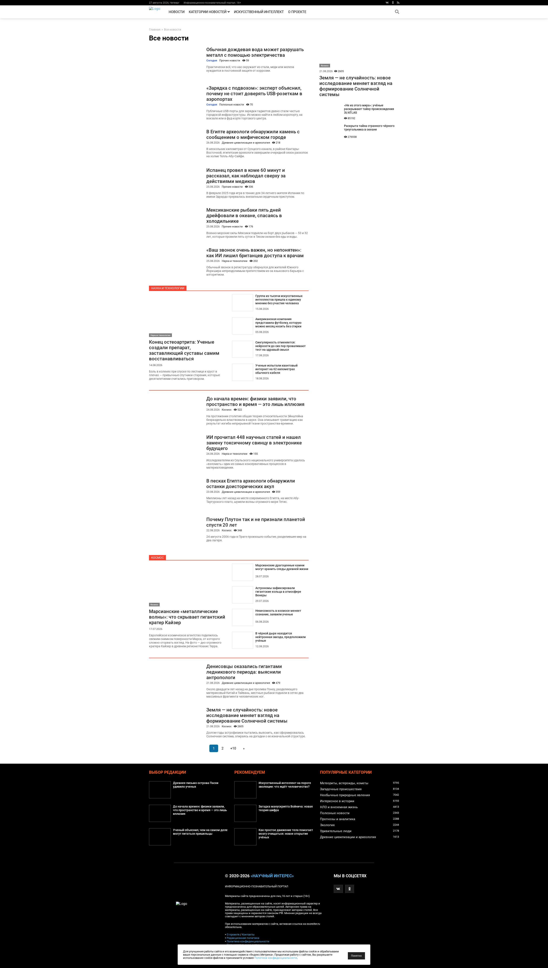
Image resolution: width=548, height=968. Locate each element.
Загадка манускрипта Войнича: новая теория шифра (286, 808)
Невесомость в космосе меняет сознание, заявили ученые (278, 612)
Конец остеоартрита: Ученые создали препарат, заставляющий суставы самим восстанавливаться (184, 350)
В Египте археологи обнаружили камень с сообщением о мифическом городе (253, 134)
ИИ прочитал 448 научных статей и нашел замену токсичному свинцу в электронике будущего (254, 442)
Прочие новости (229, 60)
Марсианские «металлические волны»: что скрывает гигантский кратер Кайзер (187, 617)
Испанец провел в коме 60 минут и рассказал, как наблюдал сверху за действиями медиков (246, 175)
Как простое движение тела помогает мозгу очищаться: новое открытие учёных (286, 833)
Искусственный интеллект (259, 12)
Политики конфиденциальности (275, 957)
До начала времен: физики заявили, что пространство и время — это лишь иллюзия (255, 401)
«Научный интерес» (272, 876)
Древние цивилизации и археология (246, 142)
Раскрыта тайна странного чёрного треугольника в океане (369, 127)
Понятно (356, 955)
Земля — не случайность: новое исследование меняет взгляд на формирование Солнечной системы (246, 715)
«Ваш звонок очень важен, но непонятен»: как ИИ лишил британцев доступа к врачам (255, 252)
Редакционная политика (243, 938)
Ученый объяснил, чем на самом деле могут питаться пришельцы (200, 832)
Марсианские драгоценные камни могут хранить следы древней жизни (281, 567)
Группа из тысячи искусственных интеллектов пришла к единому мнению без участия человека (278, 299)
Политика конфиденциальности (248, 941)
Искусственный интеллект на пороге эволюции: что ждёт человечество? (285, 784)
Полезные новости (231, 104)
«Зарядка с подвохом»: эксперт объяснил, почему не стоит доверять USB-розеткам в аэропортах (254, 93)
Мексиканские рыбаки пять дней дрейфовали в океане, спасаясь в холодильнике (244, 215)
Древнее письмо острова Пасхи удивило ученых (195, 784)
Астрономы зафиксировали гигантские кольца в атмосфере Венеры (278, 591)
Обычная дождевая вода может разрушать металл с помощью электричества (255, 52)
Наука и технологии (234, 261)
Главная (155, 29)
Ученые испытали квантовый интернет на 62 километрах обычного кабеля (276, 369)
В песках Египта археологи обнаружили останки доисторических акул (250, 483)
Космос (227, 409)
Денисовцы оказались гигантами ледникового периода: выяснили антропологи (244, 672)
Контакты (248, 934)
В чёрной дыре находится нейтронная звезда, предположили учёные (280, 637)
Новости (177, 12)
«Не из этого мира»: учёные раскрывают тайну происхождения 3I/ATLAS (369, 109)
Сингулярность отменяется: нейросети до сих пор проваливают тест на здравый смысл (280, 346)
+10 (233, 748)
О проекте (297, 12)
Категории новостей (207, 12)
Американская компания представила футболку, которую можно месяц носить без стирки (278, 322)
